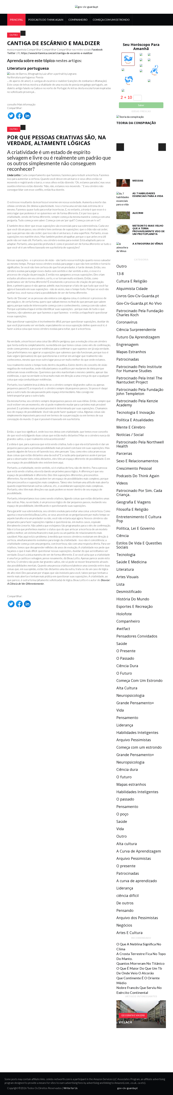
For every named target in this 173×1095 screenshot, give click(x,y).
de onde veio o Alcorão (135, 973)
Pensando (124, 910)
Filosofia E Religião (132, 509)
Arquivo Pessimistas (133, 739)
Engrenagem (127, 344)
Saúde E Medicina (131, 561)
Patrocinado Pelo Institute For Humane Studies (139, 368)
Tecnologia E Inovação (135, 412)
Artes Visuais (127, 576)
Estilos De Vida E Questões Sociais (139, 545)
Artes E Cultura (129, 932)
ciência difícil (127, 895)
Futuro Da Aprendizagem (138, 336)
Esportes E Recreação (134, 606)
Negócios (124, 925)
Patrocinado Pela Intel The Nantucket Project (139, 380)
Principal (16, 19)
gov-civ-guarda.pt (127, 1088)
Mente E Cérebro (130, 427)
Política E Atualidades (135, 419)
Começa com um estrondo (139, 747)
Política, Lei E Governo (135, 528)
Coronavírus (126, 322)
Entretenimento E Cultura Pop (138, 518)
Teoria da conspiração (136, 123)
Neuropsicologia (130, 695)
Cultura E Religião (131, 281)
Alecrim (137, 213)
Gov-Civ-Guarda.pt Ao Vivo (139, 303)
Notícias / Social (130, 434)
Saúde (121, 643)
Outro (14, 35)
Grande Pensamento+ (135, 702)
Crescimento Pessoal (134, 468)
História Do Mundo (132, 598)
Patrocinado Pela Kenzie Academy (137, 402)
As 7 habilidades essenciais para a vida (147, 194)
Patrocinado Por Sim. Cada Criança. (139, 492)
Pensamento (127, 717)
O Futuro (124, 673)
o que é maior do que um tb (139, 968)
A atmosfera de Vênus (147, 243)
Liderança (124, 725)
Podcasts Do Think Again (45, 19)
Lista (120, 584)
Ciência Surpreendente (136, 329)
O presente (125, 865)
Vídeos (122, 483)
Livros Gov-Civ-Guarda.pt (137, 295)
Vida (120, 710)
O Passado (125, 658)
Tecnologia (125, 554)
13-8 (120, 273)
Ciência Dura (127, 665)
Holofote (124, 613)
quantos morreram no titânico (140, 963)
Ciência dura (127, 769)
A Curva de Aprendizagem (138, 851)
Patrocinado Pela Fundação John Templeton (139, 391)
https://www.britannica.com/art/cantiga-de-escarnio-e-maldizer (57, 53)
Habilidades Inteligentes (137, 732)
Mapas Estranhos (131, 351)
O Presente (125, 650)
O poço (122, 814)
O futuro (124, 776)
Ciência (122, 535)
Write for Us (71, 1088)
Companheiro (78, 19)
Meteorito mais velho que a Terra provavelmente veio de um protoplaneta (148, 230)
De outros (124, 902)
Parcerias (124, 453)
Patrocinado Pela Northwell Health (140, 444)
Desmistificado (129, 591)
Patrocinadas (127, 359)
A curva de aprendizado (136, 880)
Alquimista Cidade (132, 288)
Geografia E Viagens (133, 502)
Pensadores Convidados (136, 636)
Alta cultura (126, 843)
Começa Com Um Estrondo (111, 19)
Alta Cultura (126, 687)
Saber (141, 105)
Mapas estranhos (131, 784)
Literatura (125, 569)
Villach (125, 1022)
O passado (125, 799)
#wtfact (123, 628)
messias (137, 180)
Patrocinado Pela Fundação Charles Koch (139, 312)
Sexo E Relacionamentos (137, 460)
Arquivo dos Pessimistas (137, 917)
